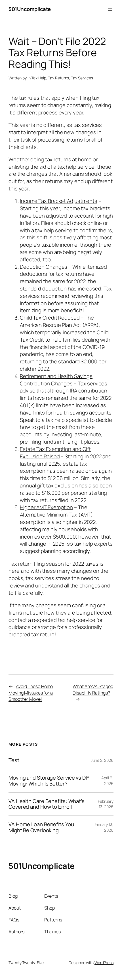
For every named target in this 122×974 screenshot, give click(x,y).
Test (14, 760)
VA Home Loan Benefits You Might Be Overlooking (41, 827)
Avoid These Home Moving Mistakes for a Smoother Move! (31, 692)
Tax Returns (58, 78)
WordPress (103, 962)
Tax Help (38, 78)
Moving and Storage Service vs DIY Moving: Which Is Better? (49, 780)
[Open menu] (110, 9)
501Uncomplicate (30, 9)
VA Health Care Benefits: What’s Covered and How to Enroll (47, 804)
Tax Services (82, 78)
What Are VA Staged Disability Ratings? (93, 689)
